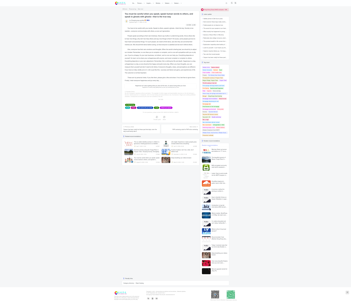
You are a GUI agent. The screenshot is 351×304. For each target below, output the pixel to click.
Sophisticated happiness (216, 88)
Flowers (205, 75)
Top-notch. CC (206, 117)
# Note (133, 107)
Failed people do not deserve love (213, 25)
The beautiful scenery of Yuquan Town (213, 78)
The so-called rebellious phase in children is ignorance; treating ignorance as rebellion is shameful (146, 143)
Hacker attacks (215, 67)
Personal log (132, 9)
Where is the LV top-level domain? (219, 230)
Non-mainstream (207, 125)
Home (125, 9)
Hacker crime (206, 67)
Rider (204, 91)
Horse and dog (216, 91)
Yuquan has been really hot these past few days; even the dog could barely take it (227, 57)
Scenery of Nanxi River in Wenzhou (213, 35)
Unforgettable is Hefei (218, 125)
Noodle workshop (216, 117)
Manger (205, 96)
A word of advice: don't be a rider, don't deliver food (182, 151)
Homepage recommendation (210, 98)
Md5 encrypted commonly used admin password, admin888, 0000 (219, 167)
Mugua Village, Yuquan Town (210, 80)
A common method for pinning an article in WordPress (218, 191)
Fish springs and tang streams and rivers (213, 85)
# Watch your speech (166, 107)
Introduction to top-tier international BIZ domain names (219, 207)
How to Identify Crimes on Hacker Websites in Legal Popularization (219, 199)
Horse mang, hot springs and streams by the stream (215, 93)
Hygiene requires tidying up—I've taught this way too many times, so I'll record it (226, 51)
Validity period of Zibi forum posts (213, 18)
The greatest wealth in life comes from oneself (216, 41)
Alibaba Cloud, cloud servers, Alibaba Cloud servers (215, 132)
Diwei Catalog (140, 283)
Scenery (205, 112)
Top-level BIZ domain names (210, 114)
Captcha (209, 91)
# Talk (156, 107)
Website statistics (181, 291)
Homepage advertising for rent (211, 101)
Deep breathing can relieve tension (181, 158)
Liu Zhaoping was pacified (136, 20)
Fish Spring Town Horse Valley (216, 75)
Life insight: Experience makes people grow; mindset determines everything (184, 143)
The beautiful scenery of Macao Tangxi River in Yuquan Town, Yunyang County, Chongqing (219, 160)
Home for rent (222, 98)
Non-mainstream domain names (211, 122)
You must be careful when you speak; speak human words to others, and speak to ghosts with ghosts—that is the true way (159, 15)
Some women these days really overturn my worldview (219, 22)
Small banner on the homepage (211, 106)
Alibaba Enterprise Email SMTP (211, 130)
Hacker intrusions (207, 70)
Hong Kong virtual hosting (215, 96)
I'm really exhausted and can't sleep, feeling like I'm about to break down (219, 223)
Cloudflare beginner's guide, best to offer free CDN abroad (218, 183)
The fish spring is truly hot (209, 83)
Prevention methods (208, 135)
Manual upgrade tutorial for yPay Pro (219, 270)
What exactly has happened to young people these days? (220, 31)
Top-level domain (213, 112)
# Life (127, 107)
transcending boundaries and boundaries (166, 291)
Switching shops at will (209, 127)
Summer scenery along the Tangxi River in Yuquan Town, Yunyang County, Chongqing (146, 151)
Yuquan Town (223, 80)
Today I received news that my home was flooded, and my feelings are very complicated (219, 247)
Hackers (215, 70)
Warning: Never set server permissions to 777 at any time (219, 151)
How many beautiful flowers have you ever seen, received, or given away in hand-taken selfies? (220, 263)
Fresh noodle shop (216, 72)
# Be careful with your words (145, 107)
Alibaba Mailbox (220, 127)
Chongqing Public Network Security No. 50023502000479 (160, 294)
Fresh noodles (206, 72)
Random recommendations (210, 145)
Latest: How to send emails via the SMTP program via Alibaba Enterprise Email (219, 175)
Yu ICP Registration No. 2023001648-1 (155, 293)
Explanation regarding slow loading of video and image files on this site (223, 44)
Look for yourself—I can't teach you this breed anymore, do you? (222, 48)
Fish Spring (206, 88)
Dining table (220, 109)
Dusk (220, 70)
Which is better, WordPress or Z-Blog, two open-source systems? (219, 215)
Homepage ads (207, 104)
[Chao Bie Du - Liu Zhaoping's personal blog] (120, 292)
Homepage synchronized (209, 109)
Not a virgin (206, 119)
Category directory (128, 283)
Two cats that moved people (211, 54)
